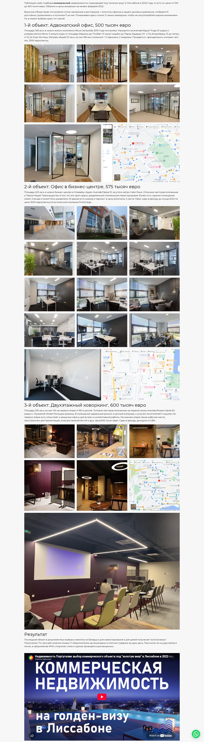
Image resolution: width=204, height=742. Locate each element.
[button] (196, 734)
